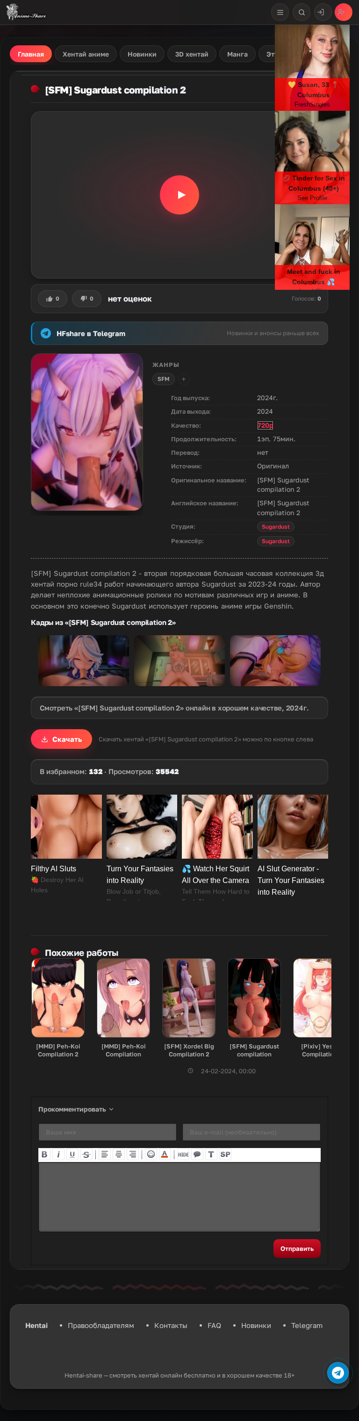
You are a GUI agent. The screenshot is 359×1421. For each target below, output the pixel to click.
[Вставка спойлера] (225, 1154)
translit (211, 1154)
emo (151, 1154)
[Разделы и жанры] (280, 12)
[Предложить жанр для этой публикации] (183, 379)
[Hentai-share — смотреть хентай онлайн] (25, 12)
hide (183, 1154)
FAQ (214, 1325)
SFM (164, 378)
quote (197, 1154)
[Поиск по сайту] (301, 12)
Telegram (307, 1325)
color (165, 1154)
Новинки (256, 1325)
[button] (179, 195)
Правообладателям (101, 1325)
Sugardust (276, 526)
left (105, 1154)
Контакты (170, 1325)
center (119, 1154)
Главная (31, 54)
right (133, 1154)
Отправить (297, 1248)
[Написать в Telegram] (338, 1373)
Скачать (67, 739)
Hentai (36, 1325)
